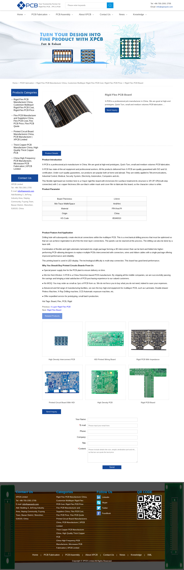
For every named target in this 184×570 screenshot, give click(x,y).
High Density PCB (104, 402)
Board (53, 301)
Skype (104, 502)
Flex (59, 301)
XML (149, 555)
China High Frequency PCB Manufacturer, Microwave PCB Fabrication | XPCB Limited (24, 163)
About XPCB (85, 14)
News (122, 14)
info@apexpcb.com (164, 7)
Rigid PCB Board (148, 402)
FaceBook (106, 513)
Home (20, 14)
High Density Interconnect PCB (62, 359)
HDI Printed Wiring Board (105, 359)
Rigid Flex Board (54, 310)
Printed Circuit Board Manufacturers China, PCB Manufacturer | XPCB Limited (24, 135)
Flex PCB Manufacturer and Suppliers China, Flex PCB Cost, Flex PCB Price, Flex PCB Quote (25, 120)
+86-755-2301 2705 (162, 3)
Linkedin (105, 497)
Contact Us (105, 14)
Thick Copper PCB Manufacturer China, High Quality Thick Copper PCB (26, 149)
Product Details (51, 153)
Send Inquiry (112, 110)
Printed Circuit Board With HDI (62, 402)
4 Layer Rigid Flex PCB (60, 307)
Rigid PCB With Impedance (147, 359)
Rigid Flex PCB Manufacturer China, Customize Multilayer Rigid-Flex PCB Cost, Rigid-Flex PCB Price (24, 104)
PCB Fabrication (39, 14)
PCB (64, 301)
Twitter (105, 508)
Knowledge (138, 14)
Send (111, 467)
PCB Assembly (63, 14)
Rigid (69, 301)
